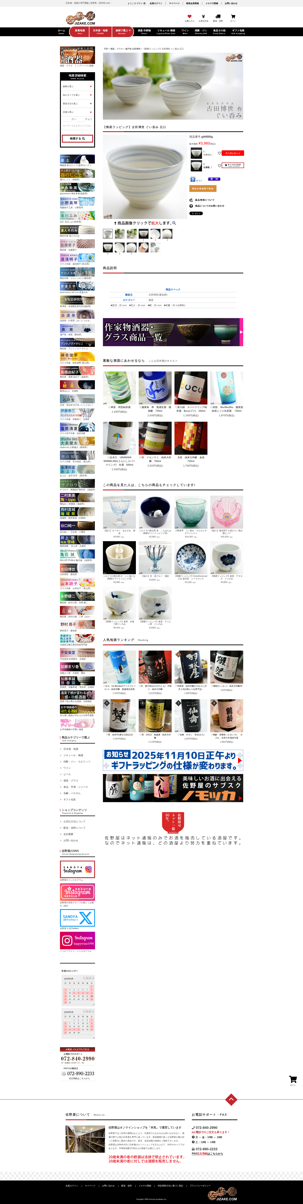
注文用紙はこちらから (79, 1078)
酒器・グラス (70, 780)
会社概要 (68, 834)
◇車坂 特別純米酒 (120, 407)
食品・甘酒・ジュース (75, 786)
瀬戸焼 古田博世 (132, 49)
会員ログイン (156, 3)
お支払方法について (74, 821)
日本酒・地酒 (70, 749)
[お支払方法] (203, 17)
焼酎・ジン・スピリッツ (76, 761)
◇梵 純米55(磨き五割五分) (120, 734)
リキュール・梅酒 (73, 755)
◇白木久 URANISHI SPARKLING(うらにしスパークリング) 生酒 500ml (119, 461)
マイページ (174, 3)
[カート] (233, 17)
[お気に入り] (189, 17)
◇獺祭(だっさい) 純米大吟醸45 (227, 686)
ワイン (67, 767)
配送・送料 (126, 1186)
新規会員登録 (192, 3)
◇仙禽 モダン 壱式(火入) (192, 734)
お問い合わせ (231, 3)
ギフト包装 (69, 799)
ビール (67, 774)
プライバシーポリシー (200, 1186)
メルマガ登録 (212, 3)
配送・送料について (74, 827)
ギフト (199, 181)
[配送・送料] (218, 17)
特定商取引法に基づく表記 (170, 1186)
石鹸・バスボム (72, 793)
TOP (106, 49)
